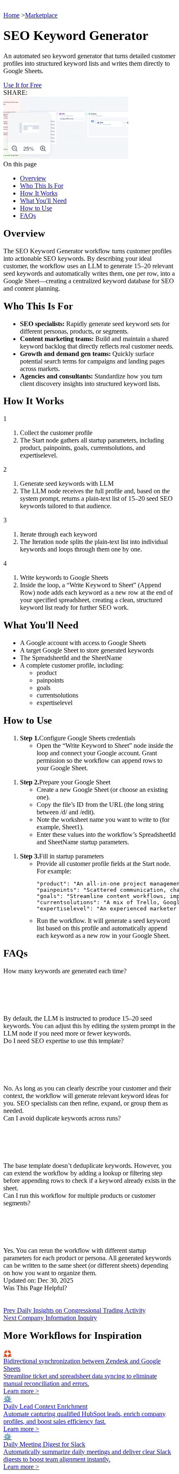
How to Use (36, 208)
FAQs (28, 215)
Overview (33, 178)
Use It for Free (22, 85)
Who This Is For (41, 185)
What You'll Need (43, 200)
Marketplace (41, 15)
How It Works (38, 193)
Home (11, 15)
